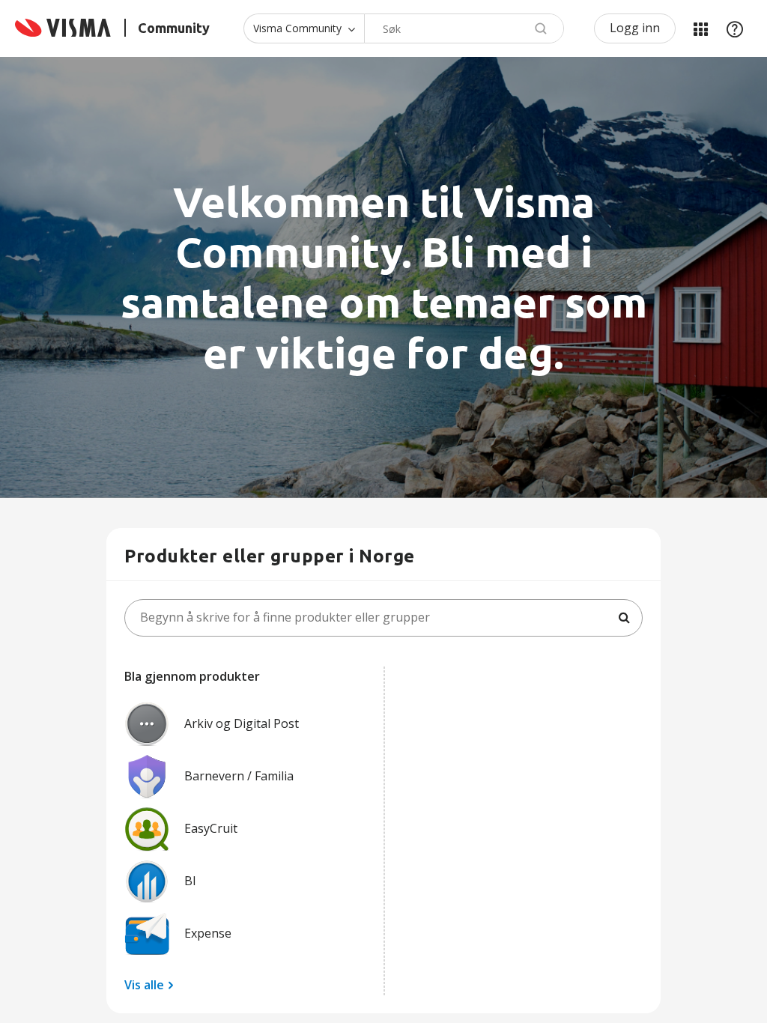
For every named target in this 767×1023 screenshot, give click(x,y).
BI (190, 880)
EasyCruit (210, 828)
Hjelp (735, 28)
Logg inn (635, 27)
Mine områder (700, 28)
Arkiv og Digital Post (241, 723)
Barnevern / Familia (239, 776)
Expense (207, 933)
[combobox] (464, 28)
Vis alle (144, 985)
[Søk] (624, 618)
